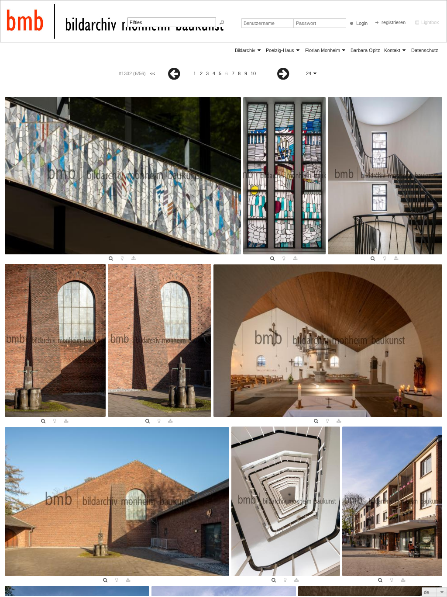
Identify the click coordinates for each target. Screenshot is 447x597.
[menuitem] (248, 50)
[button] (221, 22)
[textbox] (171, 22)
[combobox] (434, 592)
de (426, 592)
